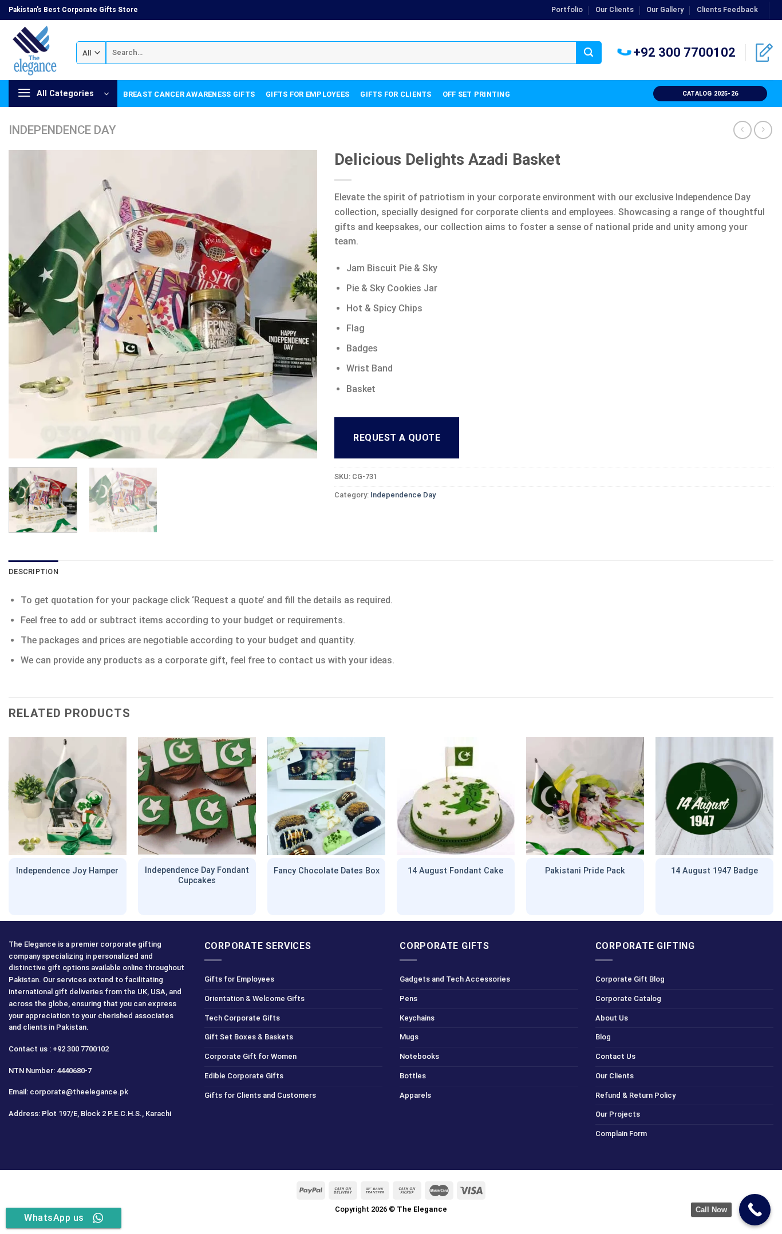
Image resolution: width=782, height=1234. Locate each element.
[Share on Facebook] (344, 520)
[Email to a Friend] (386, 520)
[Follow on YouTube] (100, 1139)
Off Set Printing (476, 94)
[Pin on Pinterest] (406, 520)
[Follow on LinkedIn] (79, 1139)
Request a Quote (396, 437)
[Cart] (764, 53)
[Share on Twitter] (365, 520)
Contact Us (615, 1056)
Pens (408, 998)
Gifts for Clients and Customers (260, 1095)
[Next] (296, 304)
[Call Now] (755, 1209)
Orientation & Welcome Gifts (254, 998)
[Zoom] (24, 444)
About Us (611, 1018)
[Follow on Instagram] (39, 1139)
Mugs (409, 1037)
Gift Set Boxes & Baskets (248, 1037)
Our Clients (614, 9)
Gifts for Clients (395, 94)
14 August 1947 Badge (714, 871)
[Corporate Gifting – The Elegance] (34, 50)
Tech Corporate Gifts (242, 1018)
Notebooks (419, 1056)
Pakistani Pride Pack (585, 871)
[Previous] (29, 304)
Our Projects (617, 1114)
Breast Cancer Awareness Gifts (189, 94)
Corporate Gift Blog (630, 979)
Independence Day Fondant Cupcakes (197, 875)
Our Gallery (665, 9)
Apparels (415, 1095)
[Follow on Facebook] (19, 1139)
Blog (603, 1037)
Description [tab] (33, 571)
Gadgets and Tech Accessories (455, 979)
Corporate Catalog (628, 998)
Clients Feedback (727, 9)
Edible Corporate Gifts (243, 1075)
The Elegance (422, 1209)
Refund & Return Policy (635, 1095)
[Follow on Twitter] (59, 1139)
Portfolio (567, 9)
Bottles (413, 1075)
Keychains (417, 1018)
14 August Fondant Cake (455, 871)
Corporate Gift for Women (250, 1056)
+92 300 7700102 (683, 52)
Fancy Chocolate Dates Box (327, 871)
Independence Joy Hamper (67, 871)
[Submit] (589, 52)
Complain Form (621, 1133)
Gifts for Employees (307, 94)
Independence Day (62, 130)
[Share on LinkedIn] (427, 520)
